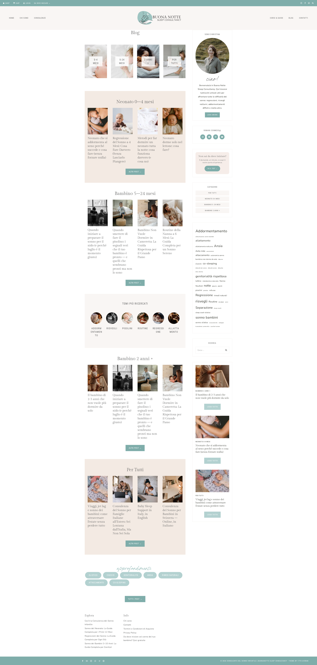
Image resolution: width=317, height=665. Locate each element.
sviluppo (221, 323)
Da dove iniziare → (42, 3)
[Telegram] (99, 661)
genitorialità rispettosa (211, 276)
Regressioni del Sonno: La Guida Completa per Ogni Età (100, 638)
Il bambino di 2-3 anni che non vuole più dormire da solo (97, 402)
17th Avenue (303, 661)
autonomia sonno (217, 255)
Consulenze (40, 18)
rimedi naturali (220, 295)
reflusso (212, 290)
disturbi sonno (212, 268)
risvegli (202, 301)
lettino (198, 281)
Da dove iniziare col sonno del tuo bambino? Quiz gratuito (139, 638)
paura (214, 286)
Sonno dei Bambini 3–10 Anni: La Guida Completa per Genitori (100, 645)
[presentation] (98, 121)
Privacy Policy (129, 632)
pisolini (199, 290)
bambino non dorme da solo (206, 259)
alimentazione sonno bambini (205, 237)
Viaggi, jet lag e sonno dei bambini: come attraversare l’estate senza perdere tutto (211, 502)
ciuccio (199, 264)
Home (11, 18)
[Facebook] (305, 3)
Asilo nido (200, 251)
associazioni (210, 251)
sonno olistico (202, 322)
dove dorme (199, 272)
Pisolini (127, 328)
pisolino (205, 290)
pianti (220, 286)
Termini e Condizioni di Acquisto (138, 628)
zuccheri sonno (215, 326)
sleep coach (217, 308)
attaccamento (203, 255)
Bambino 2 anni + (212, 210)
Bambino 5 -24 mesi (212, 204)
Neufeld (199, 286)
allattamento (203, 240)
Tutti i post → (135, 599)
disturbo (220, 268)
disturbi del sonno (201, 268)
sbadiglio (221, 302)
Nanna (222, 281)
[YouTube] (87, 661)
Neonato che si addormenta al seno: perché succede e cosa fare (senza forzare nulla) (212, 448)
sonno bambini (207, 317)
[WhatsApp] (95, 661)
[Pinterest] (309, 3)
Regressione (204, 295)
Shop (7, 3)
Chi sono (127, 620)
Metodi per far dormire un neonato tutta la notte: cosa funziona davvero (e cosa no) (147, 150)
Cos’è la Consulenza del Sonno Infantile (99, 622)
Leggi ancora (212, 115)
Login (28, 3)
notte (207, 286)
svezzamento (213, 323)
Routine (143, 328)
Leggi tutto (214, 408)
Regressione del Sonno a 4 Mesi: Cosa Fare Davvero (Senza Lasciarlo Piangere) (122, 150)
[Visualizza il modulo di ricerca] (313, 3)
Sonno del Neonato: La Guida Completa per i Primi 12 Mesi (98, 630)
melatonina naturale (210, 281)
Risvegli (111, 328)
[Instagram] (301, 3)
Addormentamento (96, 332)
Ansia (218, 246)
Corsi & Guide (276, 18)
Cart (18, 3)
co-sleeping (210, 263)
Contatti (303, 18)
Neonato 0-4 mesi (212, 199)
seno (226, 302)
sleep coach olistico (203, 312)
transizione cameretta (202, 326)
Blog (291, 18)
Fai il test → (212, 168)
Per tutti (212, 193)
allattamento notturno (204, 246)
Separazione (204, 308)
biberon (220, 259)
